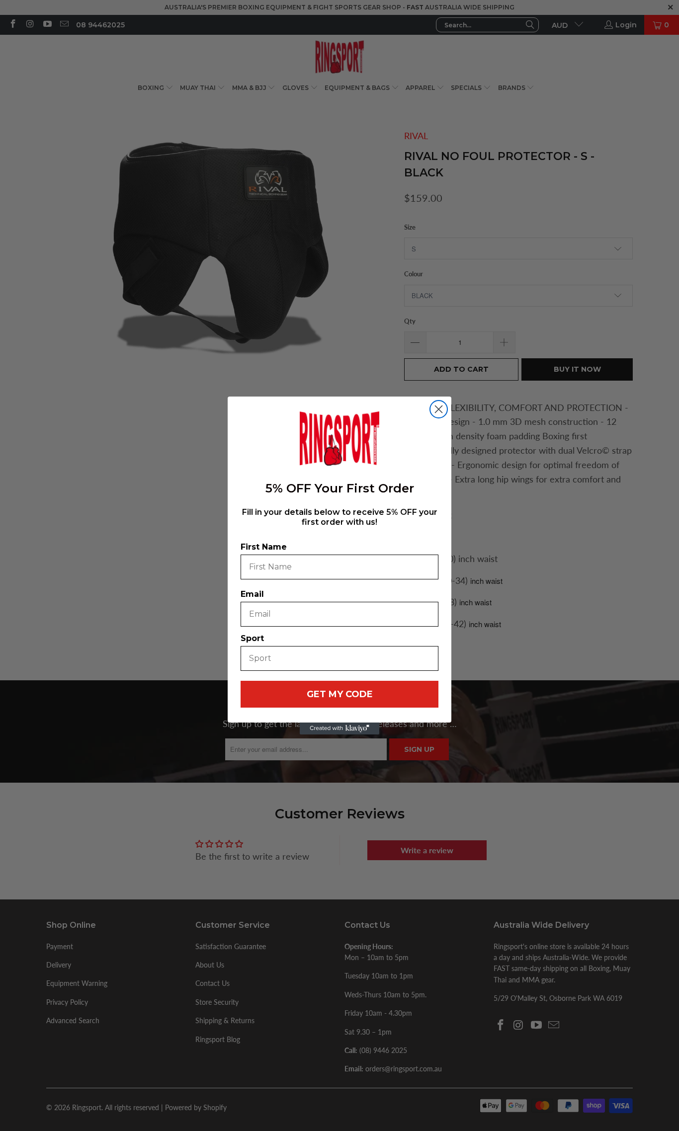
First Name (264, 547)
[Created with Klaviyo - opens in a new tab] (339, 728)
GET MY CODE (340, 694)
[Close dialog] (438, 409)
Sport (252, 638)
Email (252, 594)
